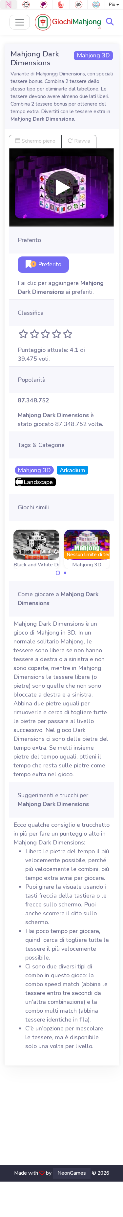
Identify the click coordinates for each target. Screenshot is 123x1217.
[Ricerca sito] (110, 22)
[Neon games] (8, 5)
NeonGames (71, 1173)
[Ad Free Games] (61, 5)
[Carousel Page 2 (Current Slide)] (65, 573)
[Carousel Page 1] (58, 573)
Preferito (48, 264)
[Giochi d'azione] (26, 5)
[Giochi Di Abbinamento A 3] (96, 5)
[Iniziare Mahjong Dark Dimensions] (61, 187)
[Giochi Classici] (78, 5)
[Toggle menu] (20, 22)
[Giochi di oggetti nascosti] (43, 5)
